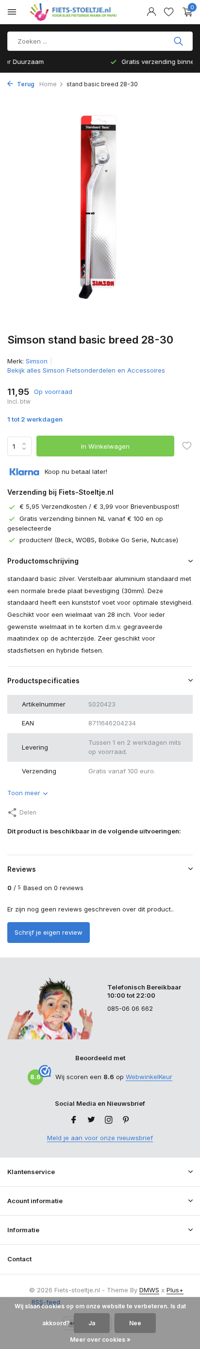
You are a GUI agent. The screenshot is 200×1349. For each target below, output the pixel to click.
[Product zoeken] (179, 41)
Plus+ (175, 1290)
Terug (25, 84)
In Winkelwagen (105, 446)
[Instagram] (109, 1120)
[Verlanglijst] (169, 12)
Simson (37, 361)
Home (48, 84)
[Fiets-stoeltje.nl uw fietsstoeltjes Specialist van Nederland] (74, 12)
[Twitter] (91, 1120)
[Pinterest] (126, 1120)
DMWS (149, 1290)
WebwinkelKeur (149, 1077)
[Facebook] (74, 1120)
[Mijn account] (151, 12)
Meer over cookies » (100, 1339)
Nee (135, 1323)
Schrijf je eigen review (49, 932)
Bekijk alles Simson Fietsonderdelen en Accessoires (86, 370)
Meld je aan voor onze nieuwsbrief (100, 1138)
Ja (91, 1323)
